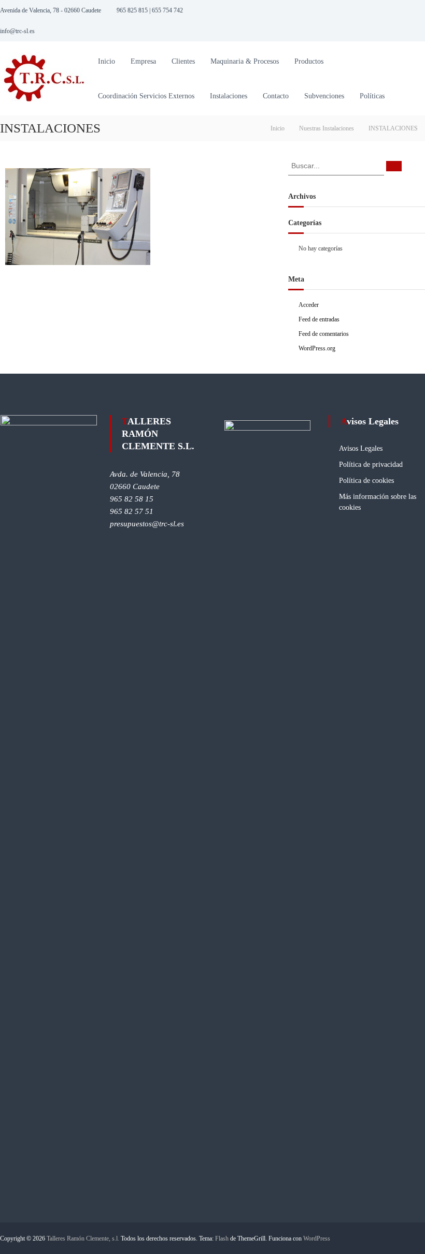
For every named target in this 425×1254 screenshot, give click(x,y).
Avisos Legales (360, 448)
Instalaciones (228, 96)
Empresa (143, 61)
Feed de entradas (319, 319)
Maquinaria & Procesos (244, 61)
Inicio (106, 61)
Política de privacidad (371, 464)
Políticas (372, 96)
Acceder (309, 304)
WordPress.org (317, 348)
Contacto (276, 96)
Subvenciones (324, 96)
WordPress (316, 1238)
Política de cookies (366, 480)
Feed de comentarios (324, 333)
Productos (308, 61)
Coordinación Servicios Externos (146, 96)
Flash (222, 1238)
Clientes (183, 61)
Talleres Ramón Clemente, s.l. (83, 1238)
